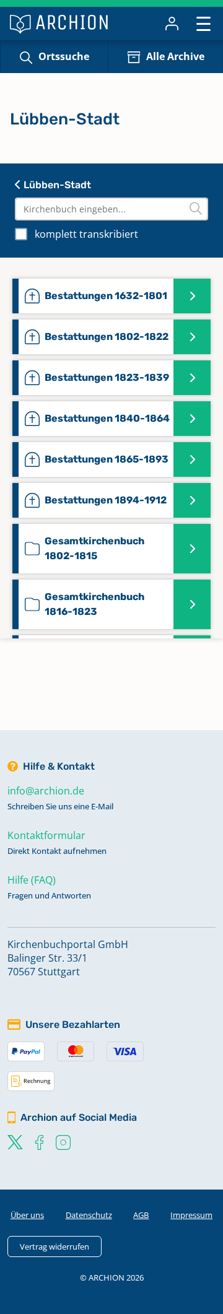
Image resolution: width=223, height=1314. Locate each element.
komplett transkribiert (86, 234)
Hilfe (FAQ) (31, 880)
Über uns (27, 1214)
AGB (141, 1214)
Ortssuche (63, 56)
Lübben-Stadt (56, 185)
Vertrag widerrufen (54, 1246)
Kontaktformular (46, 835)
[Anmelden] (172, 23)
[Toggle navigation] (203, 23)
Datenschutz (89, 1214)
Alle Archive (175, 56)
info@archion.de (45, 791)
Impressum (191, 1214)
